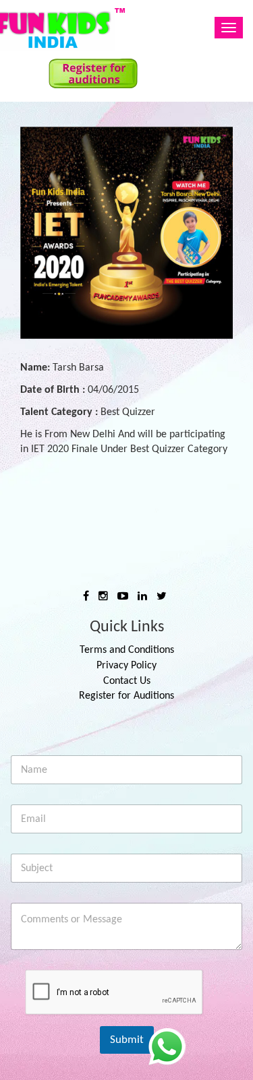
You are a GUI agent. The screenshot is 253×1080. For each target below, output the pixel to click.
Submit (127, 1040)
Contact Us (126, 681)
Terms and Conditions (127, 650)
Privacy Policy (126, 665)
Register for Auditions (126, 696)
